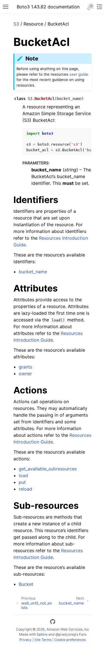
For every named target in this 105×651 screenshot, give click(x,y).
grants (25, 367)
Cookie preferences (70, 640)
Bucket (26, 584)
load (23, 475)
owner (25, 373)
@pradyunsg (65, 634)
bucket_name (33, 271)
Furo (82, 634)
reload (25, 489)
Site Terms (43, 640)
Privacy (25, 640)
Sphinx (42, 634)
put (22, 482)
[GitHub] (52, 622)
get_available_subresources (48, 469)
